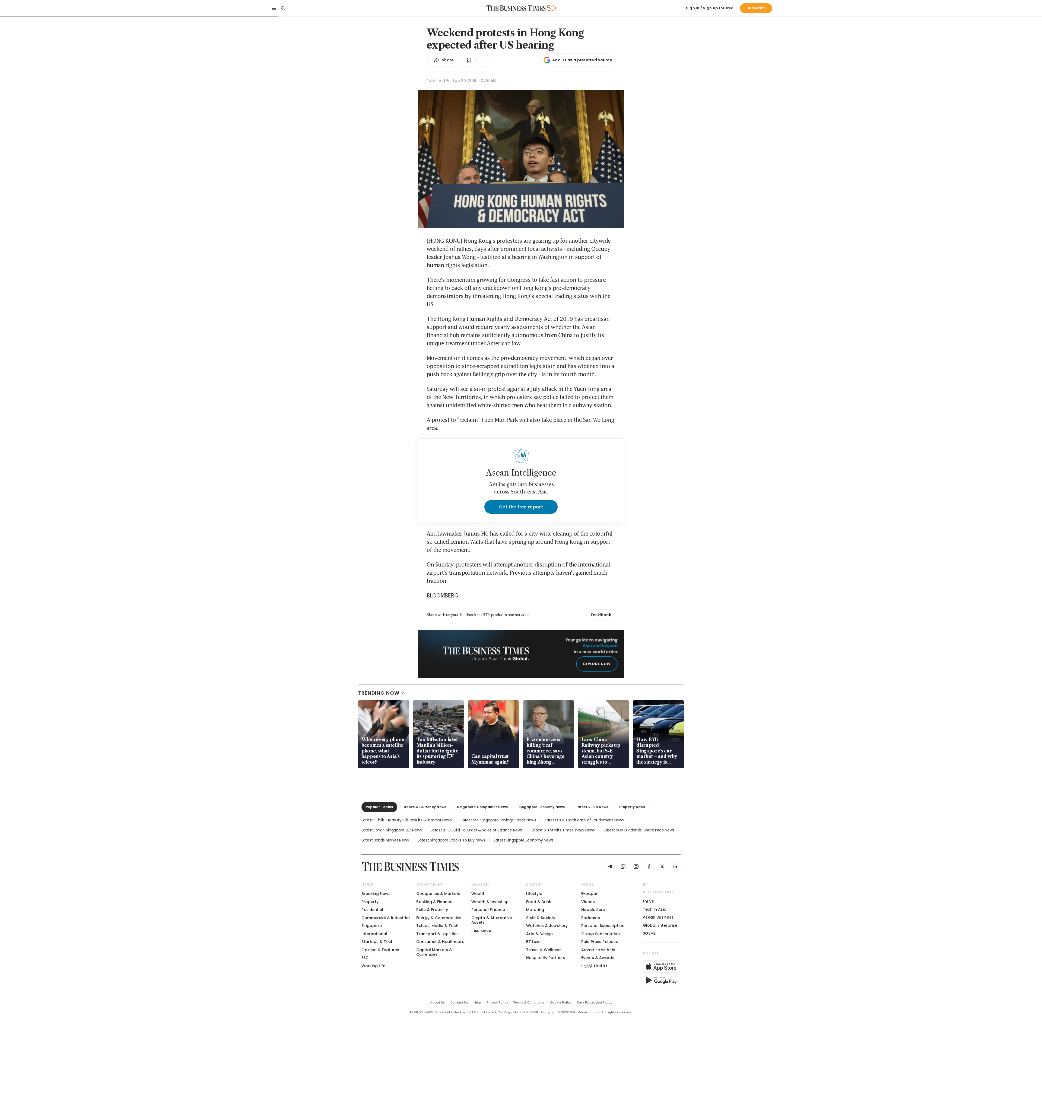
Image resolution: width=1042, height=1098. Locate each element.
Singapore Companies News (482, 807)
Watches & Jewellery (547, 925)
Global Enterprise (660, 925)
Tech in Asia (654, 909)
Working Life (373, 966)
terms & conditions (529, 1002)
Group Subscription (600, 933)
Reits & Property (432, 909)
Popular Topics (379, 807)
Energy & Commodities (438, 917)
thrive (648, 901)
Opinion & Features (380, 950)
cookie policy (560, 1002)
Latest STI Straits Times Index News (563, 830)
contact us (459, 1002)
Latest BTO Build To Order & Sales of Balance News (476, 830)
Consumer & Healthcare (440, 941)
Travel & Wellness (543, 950)
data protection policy (594, 1002)
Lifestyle (534, 893)
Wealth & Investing (490, 901)
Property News (632, 807)
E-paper (589, 893)
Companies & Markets (438, 893)
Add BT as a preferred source (582, 60)
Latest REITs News (592, 807)
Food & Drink (538, 901)
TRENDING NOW (378, 692)
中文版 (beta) (594, 966)
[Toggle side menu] (274, 8)
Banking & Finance (434, 901)
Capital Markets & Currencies (434, 952)
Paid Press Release (599, 941)
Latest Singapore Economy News (523, 840)
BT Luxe (533, 941)
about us (437, 1002)
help (477, 1002)
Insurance (481, 930)
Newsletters (593, 909)
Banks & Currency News (425, 807)
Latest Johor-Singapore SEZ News (391, 830)
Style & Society (540, 917)
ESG (365, 957)
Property (370, 901)
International (374, 933)
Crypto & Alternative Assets (491, 920)
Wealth (478, 893)
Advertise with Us (598, 950)
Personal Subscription (602, 925)
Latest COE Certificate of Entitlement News (584, 820)
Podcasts (590, 917)
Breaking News (375, 893)
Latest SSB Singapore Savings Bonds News (498, 820)
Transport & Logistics (437, 933)
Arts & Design (539, 933)
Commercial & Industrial (385, 917)
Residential (372, 909)
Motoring (535, 909)
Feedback (601, 615)
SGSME (649, 933)
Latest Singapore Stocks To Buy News (451, 840)
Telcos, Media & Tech (437, 925)
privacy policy (497, 1002)
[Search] (282, 8)
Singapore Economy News (542, 807)
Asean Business (658, 917)
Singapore (371, 925)
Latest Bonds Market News (385, 840)
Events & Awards (597, 957)
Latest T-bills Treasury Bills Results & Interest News (406, 820)
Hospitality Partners (545, 957)
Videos (588, 901)
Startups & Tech (377, 941)
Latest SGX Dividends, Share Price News (639, 830)
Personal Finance (488, 909)
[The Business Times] (516, 8)
